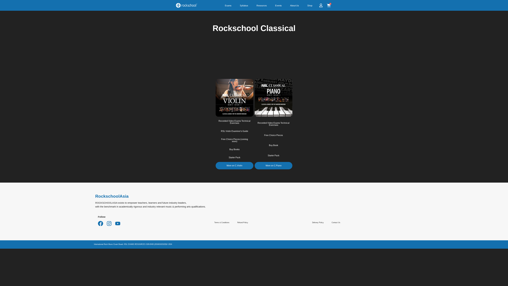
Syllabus (244, 6)
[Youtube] (117, 223)
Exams (228, 6)
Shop (309, 6)
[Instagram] (109, 223)
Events (278, 6)
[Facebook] (100, 223)
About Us (294, 6)
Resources (262, 6)
